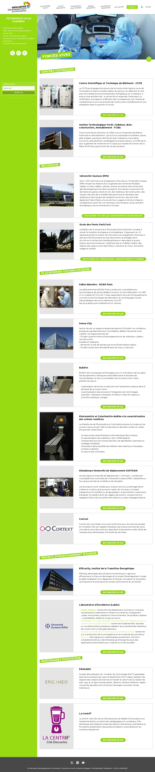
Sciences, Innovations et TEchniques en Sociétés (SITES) (107, 632)
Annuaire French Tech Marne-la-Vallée (18, 38)
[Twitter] (72, 763)
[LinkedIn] (78, 763)
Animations (7, 41)
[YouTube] (83, 763)
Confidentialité (97, 768)
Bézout (84, 637)
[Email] (18, 53)
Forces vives (8, 33)
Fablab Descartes (90, 7)
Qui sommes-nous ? (46, 7)
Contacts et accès (69, 768)
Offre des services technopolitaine (17, 31)
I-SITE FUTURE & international (14, 43)
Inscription (18, 92)
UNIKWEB (123, 768)
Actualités (119, 7)
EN (150, 7)
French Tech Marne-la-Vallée (14, 36)
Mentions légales (83, 768)
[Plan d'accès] (24, 53)
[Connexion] (141, 7)
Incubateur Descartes (106, 7)
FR (147, 7)
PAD (115, 768)
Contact (132, 7)
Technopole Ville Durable (13, 28)
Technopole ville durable (75, 7)
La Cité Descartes (60, 7)
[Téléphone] (12, 53)
